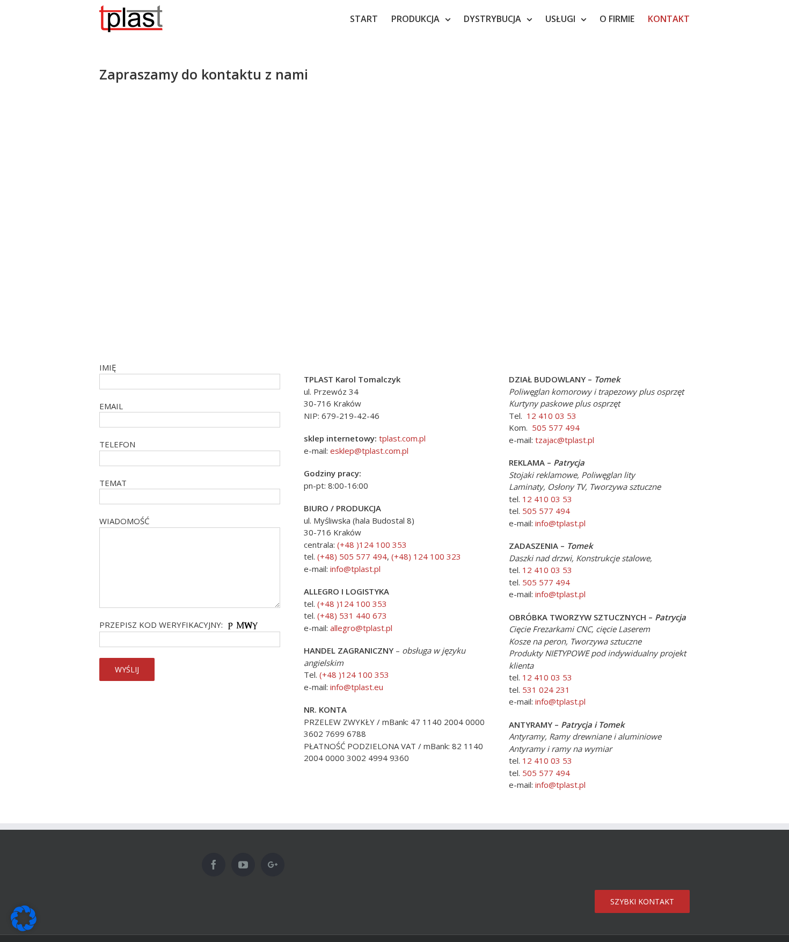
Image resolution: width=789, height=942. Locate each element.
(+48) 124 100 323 (426, 556)
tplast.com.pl (402, 438)
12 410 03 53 (551, 415)
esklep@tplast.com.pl (369, 450)
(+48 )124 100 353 (372, 544)
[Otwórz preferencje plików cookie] (23, 928)
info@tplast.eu (356, 687)
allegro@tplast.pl (361, 627)
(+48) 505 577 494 (352, 556)
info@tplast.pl (355, 568)
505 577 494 (556, 427)
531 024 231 (546, 689)
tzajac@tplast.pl (564, 439)
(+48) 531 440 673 (352, 615)
